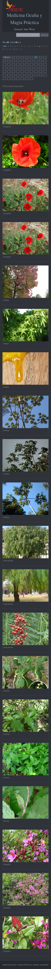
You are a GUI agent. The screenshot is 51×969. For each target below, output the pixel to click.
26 (36, 64)
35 (31, 68)
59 (4, 79)
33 (22, 68)
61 (13, 79)
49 (4, 75)
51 (13, 75)
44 (27, 71)
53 (22, 75)
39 (4, 71)
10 (9, 61)
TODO (4, 46)
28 (45, 64)
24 (27, 64)
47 (40, 71)
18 (45, 61)
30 (9, 68)
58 (45, 75)
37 (40, 68)
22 (18, 64)
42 (18, 71)
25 (31, 64)
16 (36, 61)
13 (22, 61)
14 (27, 61)
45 (31, 71)
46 (36, 71)
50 (9, 75)
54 (27, 75)
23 (22, 64)
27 (40, 64)
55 (31, 75)
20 (9, 64)
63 (22, 79)
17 (40, 61)
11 (13, 61)
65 (31, 79)
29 (4, 68)
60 (9, 79)
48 (45, 71)
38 (45, 68)
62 (18, 79)
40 (9, 71)
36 (36, 68)
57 (40, 75)
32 (18, 68)
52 (18, 75)
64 (27, 79)
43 (22, 71)
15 (31, 61)
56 (36, 75)
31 (13, 68)
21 (13, 64)
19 (4, 64)
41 (13, 71)
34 (27, 68)
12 (18, 61)
